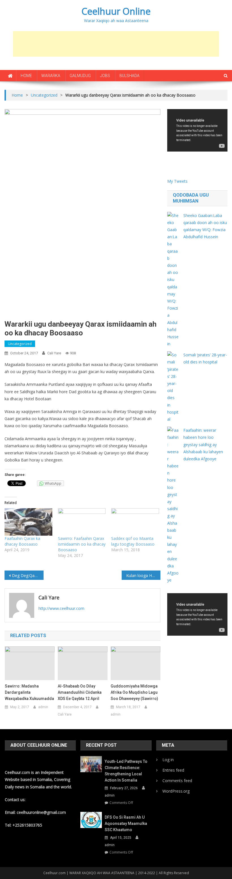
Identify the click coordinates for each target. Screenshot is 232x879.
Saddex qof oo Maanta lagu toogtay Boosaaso (132, 541)
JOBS (105, 75)
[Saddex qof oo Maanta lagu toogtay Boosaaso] (135, 521)
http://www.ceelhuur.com (61, 608)
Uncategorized (20, 343)
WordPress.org (176, 791)
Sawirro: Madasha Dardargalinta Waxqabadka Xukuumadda (29, 692)
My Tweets (177, 181)
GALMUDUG (80, 75)
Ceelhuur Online (116, 11)
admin (43, 707)
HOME (26, 75)
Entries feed (173, 770)
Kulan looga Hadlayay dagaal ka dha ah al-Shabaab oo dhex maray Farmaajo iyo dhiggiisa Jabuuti (143, 575)
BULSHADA (129, 75)
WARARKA (50, 75)
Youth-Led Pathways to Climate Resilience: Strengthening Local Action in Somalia (126, 770)
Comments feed (177, 780)
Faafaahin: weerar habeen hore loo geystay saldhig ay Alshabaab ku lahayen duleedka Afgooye (203, 444)
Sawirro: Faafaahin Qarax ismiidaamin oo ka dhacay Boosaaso (82, 544)
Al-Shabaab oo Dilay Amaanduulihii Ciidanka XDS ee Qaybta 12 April (80, 692)
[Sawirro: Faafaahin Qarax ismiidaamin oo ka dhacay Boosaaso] (82, 521)
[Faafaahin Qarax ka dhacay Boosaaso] (28, 521)
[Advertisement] (116, 44)
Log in (168, 759)
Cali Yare (54, 353)
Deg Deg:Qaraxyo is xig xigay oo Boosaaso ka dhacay (28, 575)
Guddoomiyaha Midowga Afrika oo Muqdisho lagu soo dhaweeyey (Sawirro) (134, 692)
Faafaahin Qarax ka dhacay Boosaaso (22, 541)
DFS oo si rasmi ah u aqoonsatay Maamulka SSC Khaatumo (126, 823)
